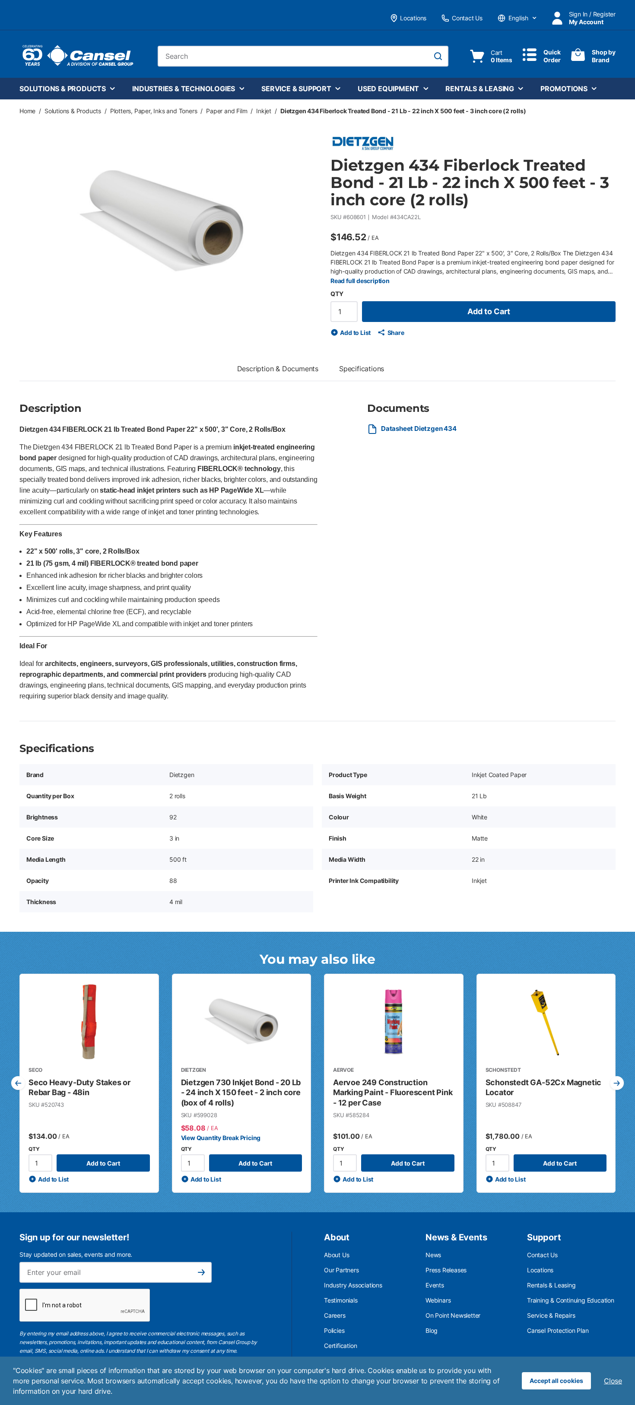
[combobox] (303, 56)
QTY (336, 293)
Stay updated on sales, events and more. (75, 1254)
